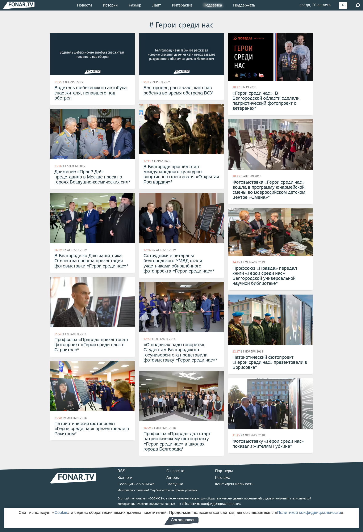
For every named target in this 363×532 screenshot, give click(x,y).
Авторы (173, 477)
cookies (155, 498)
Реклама (222, 477)
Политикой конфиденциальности (309, 512)
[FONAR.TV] (19, 5)
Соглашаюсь (183, 520)
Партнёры (224, 470)
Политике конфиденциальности (211, 503)
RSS (121, 470)
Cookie (60, 512)
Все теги (124, 477)
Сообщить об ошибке (136, 484)
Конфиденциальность (234, 484)
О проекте (175, 470)
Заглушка (174, 484)
